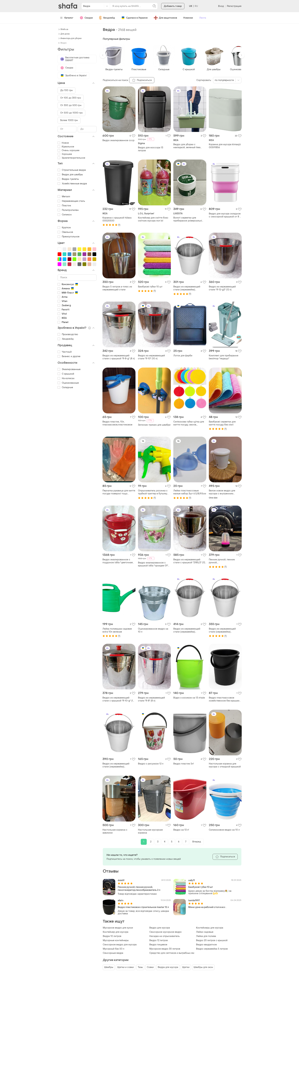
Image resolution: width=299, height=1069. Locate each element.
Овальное (67, 232)
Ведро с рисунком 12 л (150, 763)
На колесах (68, 378)
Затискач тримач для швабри (154, 424)
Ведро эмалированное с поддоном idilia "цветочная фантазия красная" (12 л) (117, 561)
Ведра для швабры (72, 174)
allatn (120, 900)
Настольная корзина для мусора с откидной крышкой (225, 765)
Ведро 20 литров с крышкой (212, 940)
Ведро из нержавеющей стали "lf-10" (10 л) (151, 357)
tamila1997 (194, 900)
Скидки (89, 17)
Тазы (140, 967)
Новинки (188, 17)
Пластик (66, 205)
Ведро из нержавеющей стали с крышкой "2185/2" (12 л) (189, 561)
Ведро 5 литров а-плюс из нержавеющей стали (117, 288)
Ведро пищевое (158, 944)
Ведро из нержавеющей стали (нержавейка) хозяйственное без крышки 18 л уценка (117, 765)
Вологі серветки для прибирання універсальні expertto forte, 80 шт (187, 219)
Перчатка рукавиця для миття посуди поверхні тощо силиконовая (118, 492)
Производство (70, 334)
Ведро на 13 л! (181, 829)
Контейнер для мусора (115, 932)
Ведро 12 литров (158, 940)
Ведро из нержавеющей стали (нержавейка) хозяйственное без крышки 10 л (224, 630)
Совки (150, 967)
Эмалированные (71, 369)
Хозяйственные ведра (74, 183)
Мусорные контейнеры (116, 940)
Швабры (108, 967)
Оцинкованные (70, 382)
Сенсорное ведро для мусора (120, 944)
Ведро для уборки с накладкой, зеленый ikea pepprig (186, 146)
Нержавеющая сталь (73, 201)
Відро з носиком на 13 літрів (189, 697)
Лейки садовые (204, 932)
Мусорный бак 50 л (113, 948)
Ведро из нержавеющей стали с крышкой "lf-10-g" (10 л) (118, 699)
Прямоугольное (70, 236)
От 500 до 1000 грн (71, 112)
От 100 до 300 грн (70, 97)
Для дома (65, 34)
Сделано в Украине (137, 17)
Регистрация (234, 6)
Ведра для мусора (168, 967)
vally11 (191, 880)
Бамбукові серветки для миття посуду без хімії (222, 423)
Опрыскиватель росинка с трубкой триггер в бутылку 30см (153, 492)
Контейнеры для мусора (209, 927)
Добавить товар (173, 6)
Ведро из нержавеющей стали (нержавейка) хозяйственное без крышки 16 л (188, 630)
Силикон (67, 214)
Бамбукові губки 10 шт (150, 286)
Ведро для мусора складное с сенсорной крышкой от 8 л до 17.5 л (225, 215)
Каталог (68, 17)
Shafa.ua (64, 29)
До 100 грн (66, 90)
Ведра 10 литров (112, 936)
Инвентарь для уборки (70, 38)
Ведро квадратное (206, 944)
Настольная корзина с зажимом (114, 831)
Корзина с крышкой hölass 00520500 (117, 219)
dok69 (121, 880)
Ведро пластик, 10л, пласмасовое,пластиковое (117, 423)
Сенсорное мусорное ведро (165, 932)
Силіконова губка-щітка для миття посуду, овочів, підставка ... (188, 423)
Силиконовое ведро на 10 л (224, 829)
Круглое (66, 227)
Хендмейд (109, 17)
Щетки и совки (125, 967)
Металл (66, 196)
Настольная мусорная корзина (150, 831)
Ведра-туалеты (70, 179)
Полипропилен (70, 210)
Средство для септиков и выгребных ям (171, 953)
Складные (67, 387)
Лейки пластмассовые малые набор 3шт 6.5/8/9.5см (189, 492)
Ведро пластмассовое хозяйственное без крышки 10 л (224, 699)
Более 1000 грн (69, 120)
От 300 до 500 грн (70, 105)
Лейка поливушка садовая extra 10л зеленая (117, 630)
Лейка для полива (206, 936)
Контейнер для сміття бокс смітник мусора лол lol (153, 219)
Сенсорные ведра (113, 953)
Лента (202, 17)
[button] (103, 55)
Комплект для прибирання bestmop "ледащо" (223, 357)
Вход (221, 6)
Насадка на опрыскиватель (164, 936)
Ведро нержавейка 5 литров (212, 948)
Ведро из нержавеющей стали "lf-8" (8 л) (151, 699)
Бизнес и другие (71, 356)
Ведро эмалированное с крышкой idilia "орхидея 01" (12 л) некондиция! (153, 564)
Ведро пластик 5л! (183, 763)
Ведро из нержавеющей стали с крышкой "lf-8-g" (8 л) (118, 357)
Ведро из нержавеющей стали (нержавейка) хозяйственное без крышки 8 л (189, 288)
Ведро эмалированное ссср (118, 140)
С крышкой (68, 373)
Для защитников (168, 17)
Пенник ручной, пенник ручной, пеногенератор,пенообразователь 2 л (225, 561)
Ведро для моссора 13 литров (150, 149)
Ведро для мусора (159, 927)
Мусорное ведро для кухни (118, 927)
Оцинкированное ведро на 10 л (153, 630)
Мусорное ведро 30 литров (164, 948)
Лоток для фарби (182, 355)
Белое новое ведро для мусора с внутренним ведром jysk (222, 492)
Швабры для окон (203, 967)
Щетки (186, 967)
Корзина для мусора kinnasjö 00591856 (225, 146)
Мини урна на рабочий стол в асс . (207, 907)
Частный (67, 351)
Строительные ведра (74, 170)
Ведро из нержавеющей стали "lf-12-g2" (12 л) (222, 288)
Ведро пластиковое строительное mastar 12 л (143, 907)
